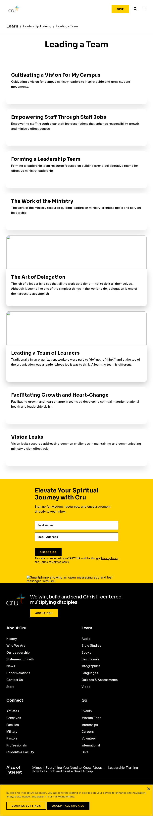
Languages (89, 673)
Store (10, 687)
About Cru (44, 613)
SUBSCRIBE (48, 552)
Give (120, 9)
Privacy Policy (109, 558)
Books (86, 652)
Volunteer (88, 738)
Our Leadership (18, 652)
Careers (87, 732)
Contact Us (14, 680)
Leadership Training (123, 768)
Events (86, 711)
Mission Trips (91, 718)
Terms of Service (50, 561)
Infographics (90, 666)
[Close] (148, 789)
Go (84, 700)
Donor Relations (18, 673)
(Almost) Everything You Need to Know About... (68, 768)
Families (12, 725)
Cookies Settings (26, 805)
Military (11, 732)
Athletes (12, 711)
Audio (85, 639)
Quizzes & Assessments (99, 680)
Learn (86, 628)
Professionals (16, 745)
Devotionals (90, 659)
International (90, 745)
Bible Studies (91, 645)
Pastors (12, 738)
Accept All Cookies (68, 805)
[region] (76, 800)
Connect (14, 700)
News (10, 666)
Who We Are (16, 645)
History (11, 639)
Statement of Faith (20, 659)
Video (85, 687)
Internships (89, 725)
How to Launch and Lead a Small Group (62, 771)
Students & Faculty (20, 752)
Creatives (13, 718)
